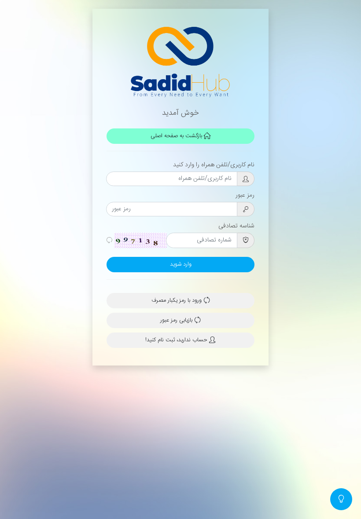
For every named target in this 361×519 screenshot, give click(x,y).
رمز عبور (245, 195)
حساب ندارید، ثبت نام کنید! (177, 340)
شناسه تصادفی (236, 226)
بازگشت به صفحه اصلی (177, 136)
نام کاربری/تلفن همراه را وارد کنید (213, 165)
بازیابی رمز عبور (177, 320)
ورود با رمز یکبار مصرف (177, 300)
